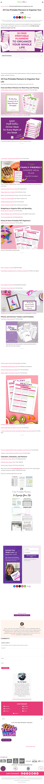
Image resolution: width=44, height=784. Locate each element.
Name (2, 658)
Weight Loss (27, 615)
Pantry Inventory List (6, 267)
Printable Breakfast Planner (7, 201)
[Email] (22, 17)
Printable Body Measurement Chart (9, 366)
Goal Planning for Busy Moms (8, 459)
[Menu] (1, 2)
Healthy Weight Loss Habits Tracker (9, 373)
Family (6, 6)
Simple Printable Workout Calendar (9, 369)
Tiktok (35, 773)
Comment (29, 14)
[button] (12, 571)
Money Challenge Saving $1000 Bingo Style (11, 214)
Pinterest (24, 773)
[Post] (19, 17)
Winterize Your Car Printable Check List (10, 313)
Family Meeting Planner (6, 284)
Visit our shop (6, 739)
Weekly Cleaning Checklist (7, 222)
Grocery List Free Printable (7, 198)
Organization (21, 615)
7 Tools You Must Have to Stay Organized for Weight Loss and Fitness (17, 431)
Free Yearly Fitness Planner (7, 319)
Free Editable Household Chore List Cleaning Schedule (14, 271)
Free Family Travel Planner (7, 288)
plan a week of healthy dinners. (23, 141)
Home (2, 6)
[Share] (14, 17)
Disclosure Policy (22, 776)
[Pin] (17, 17)
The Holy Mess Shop (17, 468)
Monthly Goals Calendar (6, 465)
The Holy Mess (22, 2)
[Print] (25, 17)
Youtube (30, 773)
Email (2, 663)
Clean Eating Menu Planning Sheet (9, 189)
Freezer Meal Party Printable (8, 192)
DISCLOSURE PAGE (30, 746)
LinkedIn (37, 773)
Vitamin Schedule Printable (7, 205)
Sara (15, 14)
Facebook (22, 773)
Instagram (27, 773)
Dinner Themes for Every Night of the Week (11, 115)
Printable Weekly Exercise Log (8, 424)
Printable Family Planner (7, 462)
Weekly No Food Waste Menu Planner (10, 195)
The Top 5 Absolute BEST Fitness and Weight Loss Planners (15, 450)
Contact (32, 773)
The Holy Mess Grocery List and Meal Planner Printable (14, 90)
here (16, 687)
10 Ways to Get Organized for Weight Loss (11, 453)
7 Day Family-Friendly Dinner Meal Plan (10, 158)
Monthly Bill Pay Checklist (7, 210)
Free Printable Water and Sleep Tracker (10, 427)
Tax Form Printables (5, 217)
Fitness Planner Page (6, 363)
